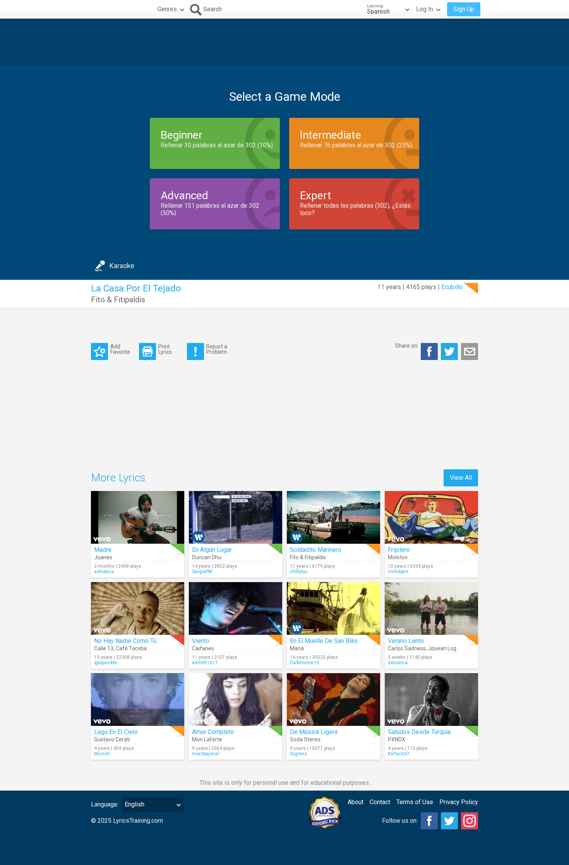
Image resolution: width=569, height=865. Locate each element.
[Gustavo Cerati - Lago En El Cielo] (137, 699)
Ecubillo (452, 287)
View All (461, 477)
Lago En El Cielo (116, 732)
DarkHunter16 (304, 662)
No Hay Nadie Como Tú (125, 640)
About (355, 802)
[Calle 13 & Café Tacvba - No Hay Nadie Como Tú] (137, 608)
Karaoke (122, 266)
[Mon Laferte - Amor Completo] (235, 699)
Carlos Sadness (407, 648)
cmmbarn (398, 571)
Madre (102, 549)
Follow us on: (400, 820)
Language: (104, 804)
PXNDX (396, 739)
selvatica (104, 571)
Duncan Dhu (206, 557)
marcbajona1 (206, 753)
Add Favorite (120, 349)
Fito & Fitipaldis (118, 299)
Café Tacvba (131, 648)
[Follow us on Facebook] (429, 820)
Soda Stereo (305, 739)
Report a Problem (216, 349)
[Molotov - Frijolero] (431, 517)
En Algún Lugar (212, 549)
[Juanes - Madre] (137, 517)
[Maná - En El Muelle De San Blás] (333, 608)
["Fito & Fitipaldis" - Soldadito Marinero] (333, 517)
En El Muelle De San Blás (324, 640)
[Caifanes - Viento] (235, 608)
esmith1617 (205, 662)
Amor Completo (213, 732)
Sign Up (463, 9)
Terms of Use (414, 802)
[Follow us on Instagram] (469, 820)
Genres (167, 9)
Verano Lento (406, 640)
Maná (297, 648)
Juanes (103, 557)
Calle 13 (103, 648)
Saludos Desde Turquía (419, 732)
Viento (200, 640)
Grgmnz (298, 753)
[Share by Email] (469, 351)
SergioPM (202, 571)
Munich (102, 753)
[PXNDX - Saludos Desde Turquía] (431, 699)
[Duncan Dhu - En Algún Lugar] (235, 517)
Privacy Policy (458, 802)
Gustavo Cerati (112, 739)
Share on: (406, 345)
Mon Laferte (207, 739)
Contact (380, 802)
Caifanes (203, 648)
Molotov (398, 557)
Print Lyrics (165, 349)
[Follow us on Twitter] (449, 820)
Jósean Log (442, 648)
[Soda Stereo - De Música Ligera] (333, 699)
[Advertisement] (284, 42)
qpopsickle (105, 662)
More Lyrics (118, 477)
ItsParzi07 (399, 753)
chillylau (299, 571)
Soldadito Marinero (315, 549)
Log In (424, 9)
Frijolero (399, 549)
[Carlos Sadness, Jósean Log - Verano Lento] (431, 608)
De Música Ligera (314, 732)
